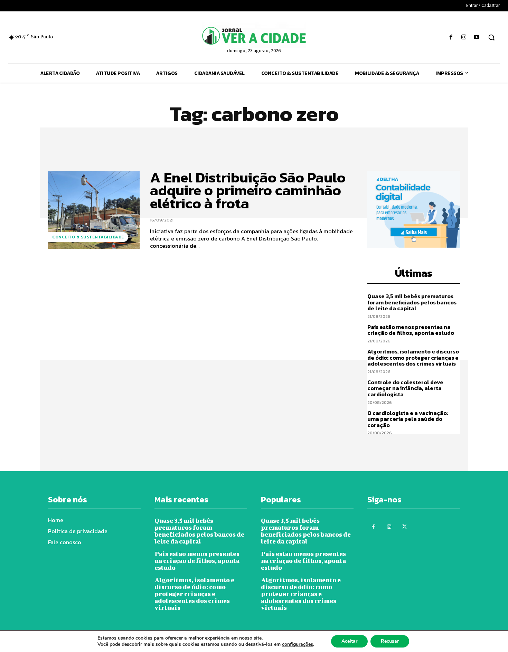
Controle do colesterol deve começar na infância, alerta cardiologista (405, 388)
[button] (491, 37)
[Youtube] (476, 37)
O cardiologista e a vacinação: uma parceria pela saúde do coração (407, 419)
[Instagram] (464, 37)
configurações (297, 644)
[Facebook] (450, 37)
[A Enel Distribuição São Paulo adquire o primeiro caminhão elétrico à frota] (94, 210)
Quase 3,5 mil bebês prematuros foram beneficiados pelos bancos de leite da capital (412, 302)
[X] (404, 527)
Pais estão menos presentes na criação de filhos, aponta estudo (411, 330)
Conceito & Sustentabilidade (88, 237)
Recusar (390, 641)
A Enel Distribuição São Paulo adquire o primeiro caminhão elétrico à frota (248, 191)
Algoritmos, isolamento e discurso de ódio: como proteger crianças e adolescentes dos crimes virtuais (413, 357)
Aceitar (349, 641)
